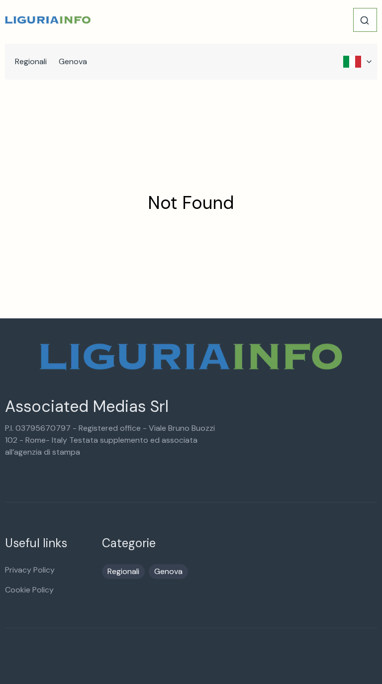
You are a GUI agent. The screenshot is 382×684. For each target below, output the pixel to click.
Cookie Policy (29, 590)
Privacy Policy (30, 570)
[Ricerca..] (365, 20)
